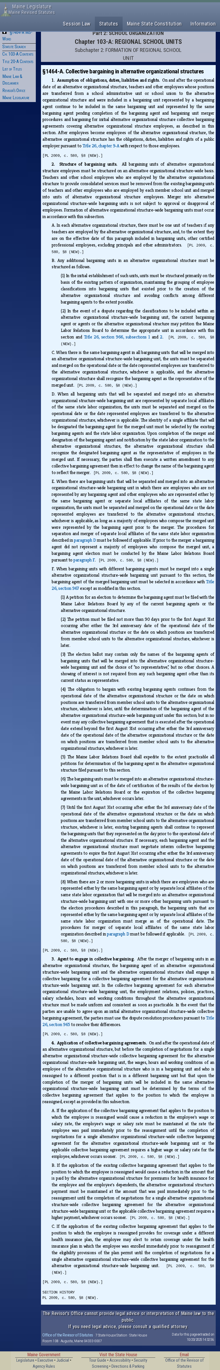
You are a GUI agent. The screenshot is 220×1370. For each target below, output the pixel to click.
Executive (45, 1360)
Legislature (25, 1360)
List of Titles (11, 69)
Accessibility (120, 1360)
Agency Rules (44, 1366)
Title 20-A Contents (17, 61)
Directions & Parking (127, 1366)
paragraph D (85, 540)
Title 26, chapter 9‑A (100, 146)
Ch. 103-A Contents (17, 54)
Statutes (108, 24)
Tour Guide (97, 1360)
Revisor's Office (13, 90)
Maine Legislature (16, 97)
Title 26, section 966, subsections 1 (117, 337)
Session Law (77, 24)
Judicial (62, 1360)
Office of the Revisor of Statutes (67, 1335)
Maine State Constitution (154, 24)
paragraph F (84, 560)
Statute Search (13, 46)
